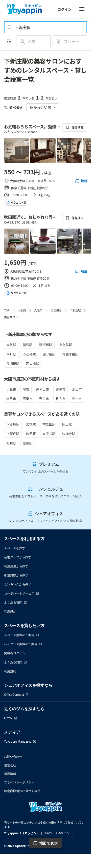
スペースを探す (14, 548)
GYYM (8, 718)
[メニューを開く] (82, 9)
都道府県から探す (16, 575)
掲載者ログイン (14, 653)
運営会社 (10, 765)
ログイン (64, 9)
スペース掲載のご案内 (19, 635)
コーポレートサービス (19, 593)
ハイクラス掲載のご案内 (20, 644)
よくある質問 (13, 602)
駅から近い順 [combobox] (40, 107)
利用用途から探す (16, 566)
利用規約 (10, 611)
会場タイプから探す (17, 557)
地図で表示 (48, 843)
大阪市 (38, 310)
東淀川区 (56, 310)
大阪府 (22, 310)
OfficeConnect (14, 694)
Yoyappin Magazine (17, 741)
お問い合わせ (13, 756)
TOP (7, 310)
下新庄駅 (75, 310)
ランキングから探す (17, 584)
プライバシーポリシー (19, 782)
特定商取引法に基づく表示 (22, 791)
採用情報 (10, 774)
